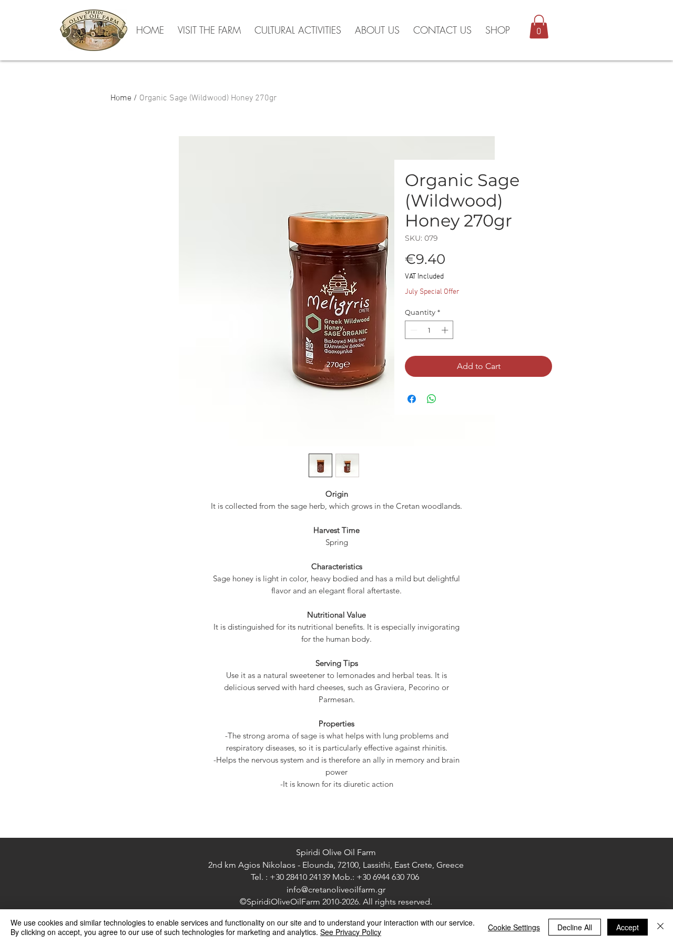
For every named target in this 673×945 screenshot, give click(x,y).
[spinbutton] (429, 330)
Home (120, 98)
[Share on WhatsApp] (431, 399)
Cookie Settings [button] (514, 927)
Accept (627, 927)
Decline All (574, 927)
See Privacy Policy (350, 932)
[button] (539, 26)
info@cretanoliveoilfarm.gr (336, 890)
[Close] (660, 927)
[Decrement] (412, 330)
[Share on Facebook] (411, 399)
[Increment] (446, 330)
